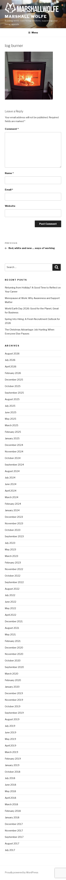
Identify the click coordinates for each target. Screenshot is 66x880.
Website (10, 206)
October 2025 (13, 386)
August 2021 (12, 628)
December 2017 (14, 824)
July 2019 (10, 726)
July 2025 (10, 405)
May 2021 (10, 634)
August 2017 (12, 843)
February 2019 (13, 758)
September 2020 (14, 667)
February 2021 (13, 641)
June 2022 (10, 601)
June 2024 (10, 484)
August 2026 (12, 353)
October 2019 (12, 706)
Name (9, 173)
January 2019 (12, 765)
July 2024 (10, 477)
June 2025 (10, 412)
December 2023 (14, 517)
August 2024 (12, 471)
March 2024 (11, 497)
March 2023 (11, 556)
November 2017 (14, 830)
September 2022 (14, 582)
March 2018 (11, 804)
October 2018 (12, 771)
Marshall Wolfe (26, 16)
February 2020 (13, 680)
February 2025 (13, 431)
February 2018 (13, 811)
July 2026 (10, 360)
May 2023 (10, 549)
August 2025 (12, 399)
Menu (35, 32)
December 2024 (14, 445)
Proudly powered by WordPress (21, 872)
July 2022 (10, 595)
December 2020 (14, 647)
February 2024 (13, 503)
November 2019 (14, 699)
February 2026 (13, 373)
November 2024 (14, 451)
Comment (12, 129)
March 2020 (11, 673)
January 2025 (12, 438)
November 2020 (14, 654)
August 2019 (12, 719)
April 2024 (10, 490)
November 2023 (14, 523)
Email (9, 189)
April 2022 (10, 614)
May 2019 (10, 739)
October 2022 (12, 575)
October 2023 (12, 530)
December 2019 (14, 693)
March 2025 (11, 425)
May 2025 (10, 418)
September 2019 (14, 712)
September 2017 (14, 837)
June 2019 (10, 732)
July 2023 (10, 543)
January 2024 (12, 510)
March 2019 (11, 752)
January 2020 (12, 686)
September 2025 (14, 392)
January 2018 (12, 817)
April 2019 (10, 745)
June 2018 (10, 784)
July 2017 (10, 850)
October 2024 (13, 458)
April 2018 (10, 797)
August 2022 (12, 588)
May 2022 (10, 608)
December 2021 (14, 621)
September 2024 (14, 464)
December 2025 (14, 379)
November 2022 (14, 569)
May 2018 (10, 791)
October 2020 (13, 660)
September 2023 (14, 536)
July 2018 (10, 778)
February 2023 (13, 562)
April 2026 (10, 366)
